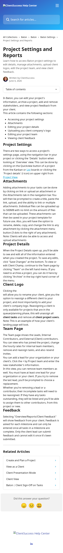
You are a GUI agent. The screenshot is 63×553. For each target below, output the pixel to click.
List (29, 169)
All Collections (10, 37)
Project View (10, 177)
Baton (24, 37)
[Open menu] (57, 5)
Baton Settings (47, 37)
